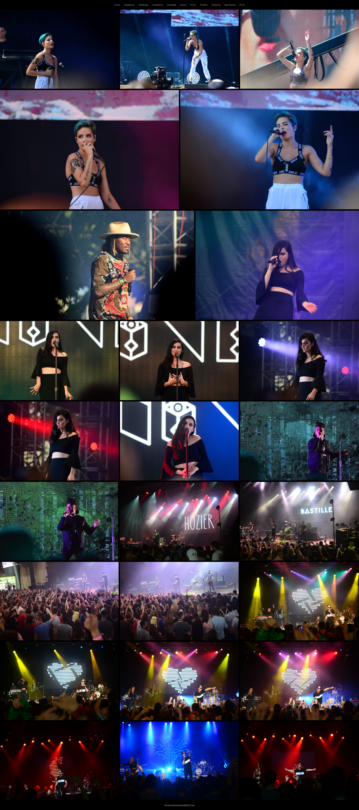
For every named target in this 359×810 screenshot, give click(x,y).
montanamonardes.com (179, 805)
